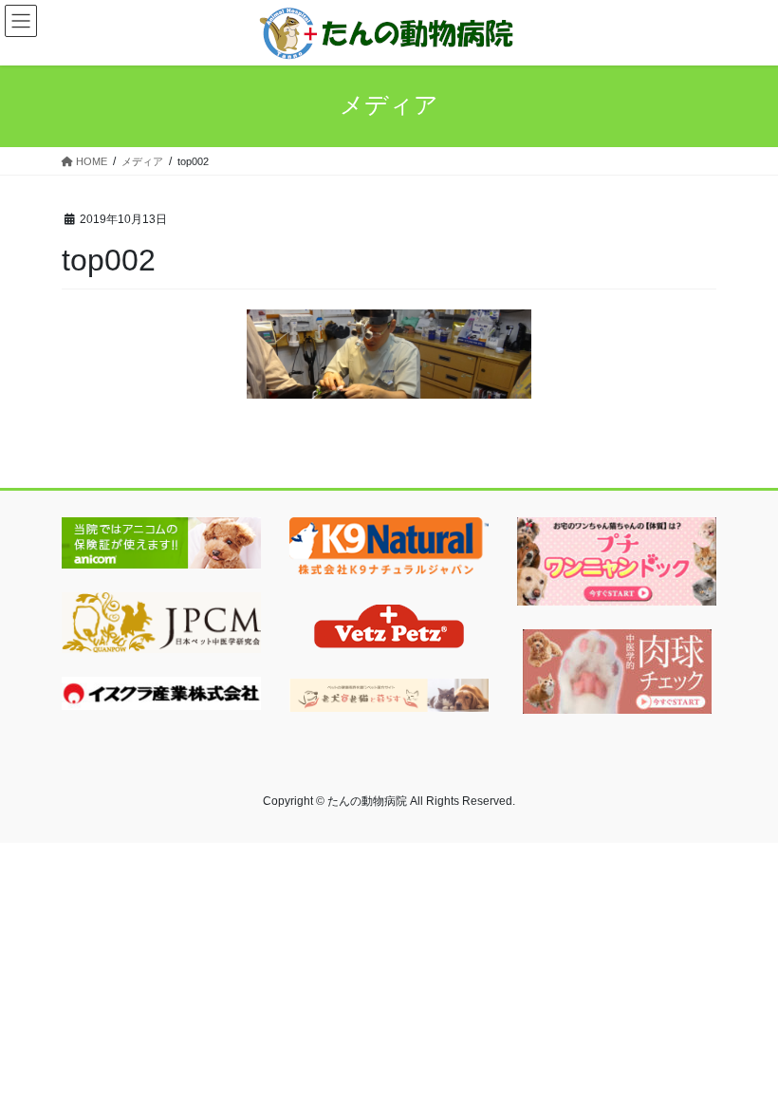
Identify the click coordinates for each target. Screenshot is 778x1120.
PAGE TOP (742, 1070)
